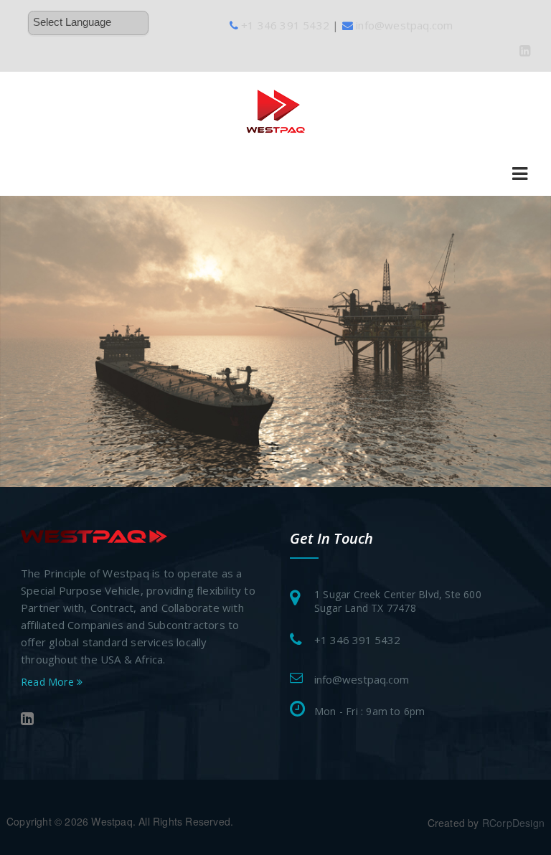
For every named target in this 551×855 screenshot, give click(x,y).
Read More (49, 682)
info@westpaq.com (361, 679)
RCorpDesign (513, 823)
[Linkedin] (525, 50)
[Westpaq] (275, 109)
